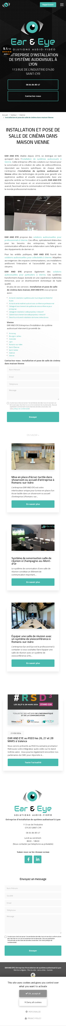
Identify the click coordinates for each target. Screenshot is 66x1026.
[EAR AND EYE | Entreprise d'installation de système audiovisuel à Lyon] (6, 4)
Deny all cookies (34, 1002)
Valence (12, 352)
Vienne (22, 115)
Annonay (12, 333)
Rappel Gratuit (48, 4)
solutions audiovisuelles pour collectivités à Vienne (28, 257)
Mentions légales (20, 970)
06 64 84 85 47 (33, 85)
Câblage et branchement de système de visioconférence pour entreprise (30, 308)
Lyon (11, 341)
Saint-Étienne (14, 347)
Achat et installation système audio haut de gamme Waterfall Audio (30, 299)
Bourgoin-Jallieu (15, 336)
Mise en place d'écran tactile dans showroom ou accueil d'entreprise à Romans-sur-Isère (33, 479)
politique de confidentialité (21, 408)
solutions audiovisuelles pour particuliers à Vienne (33, 273)
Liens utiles (41, 970)
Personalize (34, 1011)
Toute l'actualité (33, 762)
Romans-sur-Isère (15, 344)
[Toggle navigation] (62, 4)
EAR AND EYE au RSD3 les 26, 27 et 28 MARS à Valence (30, 739)
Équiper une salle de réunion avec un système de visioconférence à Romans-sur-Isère (31, 638)
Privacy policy (34, 1018)
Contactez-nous (33, 96)
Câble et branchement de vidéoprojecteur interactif (27, 314)
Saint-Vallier (13, 350)
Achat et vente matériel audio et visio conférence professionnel (31, 303)
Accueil (5, 115)
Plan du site (31, 970)
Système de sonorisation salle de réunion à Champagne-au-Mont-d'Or (31, 560)
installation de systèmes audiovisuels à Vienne (33, 160)
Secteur (14, 115)
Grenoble (12, 339)
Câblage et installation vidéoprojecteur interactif (26, 311)
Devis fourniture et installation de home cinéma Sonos (28, 317)
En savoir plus (33, 504)
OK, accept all (34, 993)
